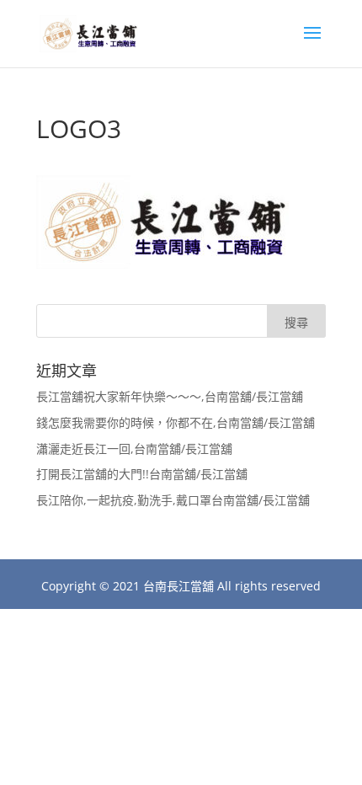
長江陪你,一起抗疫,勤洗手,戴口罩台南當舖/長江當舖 (173, 500)
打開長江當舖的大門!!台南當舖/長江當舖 (142, 474)
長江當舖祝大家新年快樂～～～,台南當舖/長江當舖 (169, 396)
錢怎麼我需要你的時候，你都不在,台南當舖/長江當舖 (175, 422)
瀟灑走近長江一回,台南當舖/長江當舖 (134, 449)
